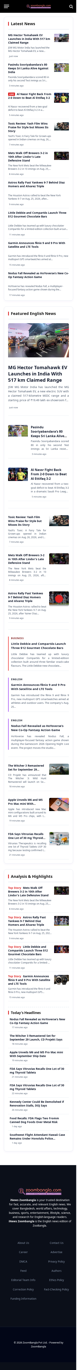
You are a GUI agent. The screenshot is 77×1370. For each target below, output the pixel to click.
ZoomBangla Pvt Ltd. (35, 1342)
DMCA (23, 1261)
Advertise (56, 1252)
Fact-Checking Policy (56, 1289)
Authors (56, 1271)
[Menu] (6, 6)
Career (23, 1252)
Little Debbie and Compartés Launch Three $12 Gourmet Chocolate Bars (37, 214)
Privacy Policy (56, 1261)
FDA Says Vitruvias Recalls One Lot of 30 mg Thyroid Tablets (25, 837)
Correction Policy (23, 1289)
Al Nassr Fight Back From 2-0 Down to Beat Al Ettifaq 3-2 (29, 96)
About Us (23, 1243)
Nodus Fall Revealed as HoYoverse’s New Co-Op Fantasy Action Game (38, 275)
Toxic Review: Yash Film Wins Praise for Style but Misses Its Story (28, 127)
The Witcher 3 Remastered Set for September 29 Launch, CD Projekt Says (26, 769)
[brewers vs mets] (61, 159)
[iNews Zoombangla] (38, 6)
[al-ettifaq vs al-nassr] (61, 102)
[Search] (71, 6)
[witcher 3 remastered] (59, 773)
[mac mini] (59, 810)
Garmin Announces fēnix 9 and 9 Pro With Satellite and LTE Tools (36, 245)
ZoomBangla (38, 1346)
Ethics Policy (56, 1280)
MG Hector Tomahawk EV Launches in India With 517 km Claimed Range (29, 38)
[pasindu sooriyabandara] (61, 71)
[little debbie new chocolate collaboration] (61, 952)
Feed (23, 1271)
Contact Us (56, 1243)
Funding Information (23, 1298)
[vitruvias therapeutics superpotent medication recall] (59, 844)
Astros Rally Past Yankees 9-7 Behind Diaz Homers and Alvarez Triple (36, 184)
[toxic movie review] (61, 129)
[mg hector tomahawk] (61, 41)
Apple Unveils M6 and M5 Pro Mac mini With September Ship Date (25, 803)
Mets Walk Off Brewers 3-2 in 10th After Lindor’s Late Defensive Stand (28, 156)
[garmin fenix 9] (61, 984)
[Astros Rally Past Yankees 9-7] (61, 925)
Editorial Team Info (23, 1280)
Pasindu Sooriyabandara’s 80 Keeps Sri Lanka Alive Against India (28, 68)
